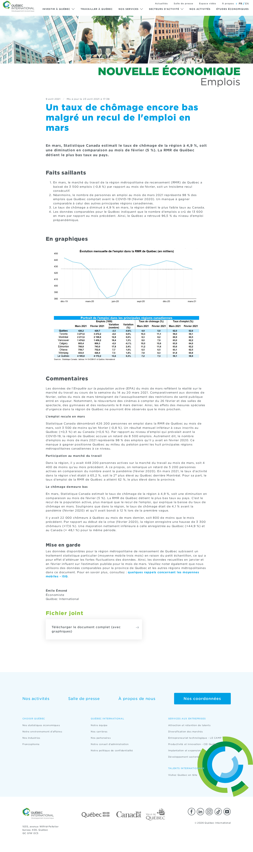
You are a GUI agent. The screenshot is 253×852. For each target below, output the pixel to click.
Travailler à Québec (97, 9)
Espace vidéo (207, 3)
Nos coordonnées (202, 698)
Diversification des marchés (185, 731)
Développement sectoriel (184, 756)
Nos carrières (99, 731)
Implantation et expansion (184, 750)
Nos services (129, 9)
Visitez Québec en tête (182, 775)
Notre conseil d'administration (110, 744)
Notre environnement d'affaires (42, 731)
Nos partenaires (101, 737)
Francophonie (31, 744)
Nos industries (31, 737)
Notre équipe (99, 725)
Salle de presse (183, 3)
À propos (228, 3)
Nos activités (199, 9)
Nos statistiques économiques (41, 725)
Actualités (161, 3)
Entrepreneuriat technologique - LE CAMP (194, 737)
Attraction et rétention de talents (189, 725)
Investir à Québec (56, 9)
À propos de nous (136, 698)
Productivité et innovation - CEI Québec (193, 744)
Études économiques (232, 9)
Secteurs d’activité (164, 9)
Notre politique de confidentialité (112, 750)
